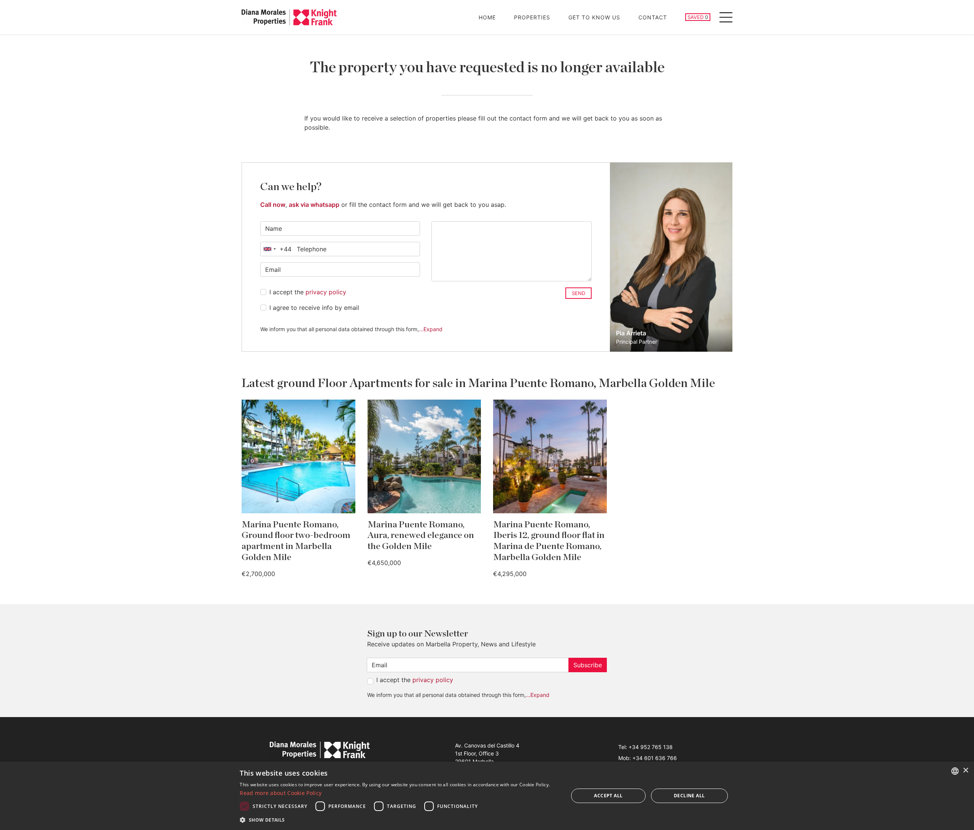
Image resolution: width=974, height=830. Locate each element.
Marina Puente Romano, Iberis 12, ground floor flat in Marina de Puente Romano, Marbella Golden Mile (549, 541)
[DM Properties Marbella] (289, 17)
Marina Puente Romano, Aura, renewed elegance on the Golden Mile (421, 535)
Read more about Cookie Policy (280, 793)
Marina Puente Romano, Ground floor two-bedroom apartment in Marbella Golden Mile (296, 541)
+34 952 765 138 (651, 747)
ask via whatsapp (314, 204)
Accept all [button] (608, 795)
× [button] (965, 770)
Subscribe (587, 665)
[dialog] (487, 796)
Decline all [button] (689, 795)
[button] (399, 819)
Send (578, 293)
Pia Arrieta (631, 333)
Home (487, 17)
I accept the (307, 292)
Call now (272, 204)
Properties (532, 17)
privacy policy (326, 292)
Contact (652, 17)
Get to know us (594, 17)
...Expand (430, 329)
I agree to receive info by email (314, 307)
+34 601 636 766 (654, 758)
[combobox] (276, 249)
